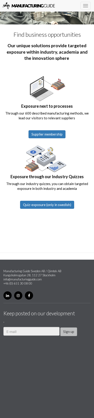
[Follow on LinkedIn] (7, 295)
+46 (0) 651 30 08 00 (17, 283)
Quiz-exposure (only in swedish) (47, 205)
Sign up (68, 331)
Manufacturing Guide (28, 5)
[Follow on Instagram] (18, 295)
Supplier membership (47, 134)
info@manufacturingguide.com (22, 279)
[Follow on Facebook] (29, 295)
